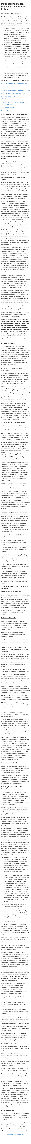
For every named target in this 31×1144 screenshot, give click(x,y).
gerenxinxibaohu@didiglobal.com (14, 1134)
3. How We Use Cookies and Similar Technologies (15, 90)
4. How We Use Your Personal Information (13, 93)
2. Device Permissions (7, 87)
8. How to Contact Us (7, 111)
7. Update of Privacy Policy (8, 107)
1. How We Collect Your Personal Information (14, 84)
